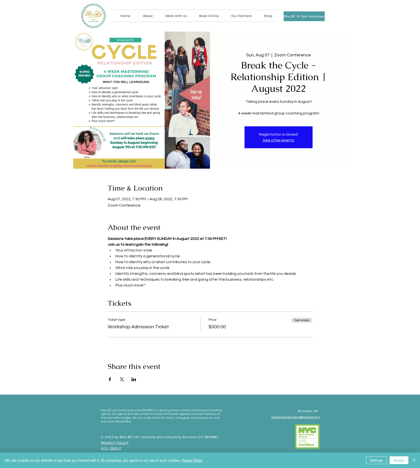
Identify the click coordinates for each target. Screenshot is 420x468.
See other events (278, 140)
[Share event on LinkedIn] (133, 379)
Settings (376, 460)
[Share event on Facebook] (110, 379)
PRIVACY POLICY (115, 443)
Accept (399, 460)
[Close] (414, 460)
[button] (241, 16)
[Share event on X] (122, 379)
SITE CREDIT (111, 448)
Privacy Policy (192, 460)
